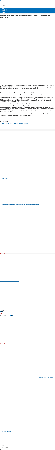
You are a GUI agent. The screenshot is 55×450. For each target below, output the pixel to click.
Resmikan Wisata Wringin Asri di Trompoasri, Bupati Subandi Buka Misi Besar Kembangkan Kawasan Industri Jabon (17, 251)
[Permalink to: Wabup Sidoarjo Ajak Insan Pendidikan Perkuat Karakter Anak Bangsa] (19, 280)
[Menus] (0, 2)
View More (2, 311)
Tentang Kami (4, 446)
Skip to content (2, 0)
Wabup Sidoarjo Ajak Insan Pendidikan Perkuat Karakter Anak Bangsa (11, 156)
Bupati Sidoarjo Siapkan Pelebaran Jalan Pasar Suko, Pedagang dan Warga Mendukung (14, 123)
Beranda (3, 445)
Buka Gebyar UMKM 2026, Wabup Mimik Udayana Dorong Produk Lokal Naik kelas (13, 178)
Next (2, 307)
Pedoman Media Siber (5, 447)
